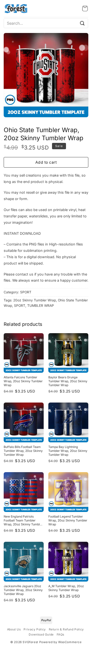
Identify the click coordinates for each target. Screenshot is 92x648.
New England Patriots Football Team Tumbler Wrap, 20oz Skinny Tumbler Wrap (23, 520)
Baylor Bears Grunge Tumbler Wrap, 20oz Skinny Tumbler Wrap (67, 381)
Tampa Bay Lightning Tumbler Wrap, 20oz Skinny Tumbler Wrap (67, 451)
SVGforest (30, 642)
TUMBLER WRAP (40, 306)
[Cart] (85, 8)
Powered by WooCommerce (60, 642)
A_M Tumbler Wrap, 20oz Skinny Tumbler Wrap (66, 588)
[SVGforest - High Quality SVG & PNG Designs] (16, 8)
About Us (14, 629)
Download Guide (41, 634)
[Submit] (82, 23)
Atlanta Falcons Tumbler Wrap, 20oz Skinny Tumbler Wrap (23, 381)
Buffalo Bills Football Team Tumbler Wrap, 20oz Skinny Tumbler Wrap (23, 451)
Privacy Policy (35, 629)
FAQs (60, 634)
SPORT (25, 292)
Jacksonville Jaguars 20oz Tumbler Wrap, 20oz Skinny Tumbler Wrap (23, 590)
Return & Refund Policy (66, 629)
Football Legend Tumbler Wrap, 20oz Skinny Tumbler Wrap (67, 520)
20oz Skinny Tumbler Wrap (34, 300)
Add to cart (46, 162)
